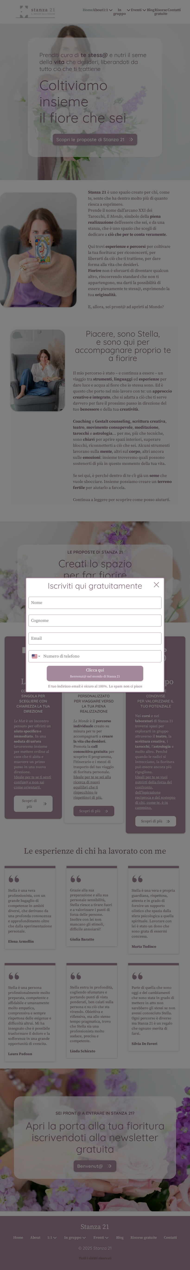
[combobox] (34, 656)
